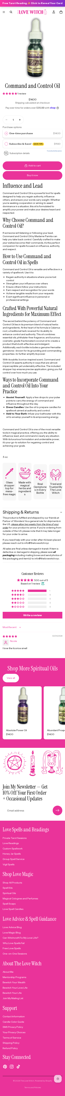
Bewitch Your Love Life (15, 987)
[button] (10, 93)
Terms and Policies (32, 1087)
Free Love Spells (12, 948)
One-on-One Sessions (15, 953)
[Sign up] (57, 810)
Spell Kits (7, 887)
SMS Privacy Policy (13, 1027)
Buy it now (32, 175)
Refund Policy (10, 1048)
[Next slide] (58, 713)
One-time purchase (21, 133)
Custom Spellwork (12, 848)
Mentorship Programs (14, 977)
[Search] (11, 12)
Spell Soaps (9, 903)
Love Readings (11, 843)
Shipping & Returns (21, 512)
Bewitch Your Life (12, 992)
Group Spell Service (13, 859)
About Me (8, 971)
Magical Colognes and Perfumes (20, 898)
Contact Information (14, 1016)
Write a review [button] (32, 615)
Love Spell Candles (13, 909)
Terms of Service (12, 1037)
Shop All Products (12, 882)
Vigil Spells (8, 864)
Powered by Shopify (43, 1080)
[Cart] (61, 12)
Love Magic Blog (12, 932)
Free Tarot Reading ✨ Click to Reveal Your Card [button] (32, 3)
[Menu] (4, 12)
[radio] (6, 133)
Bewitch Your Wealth (14, 982)
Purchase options (12, 127)
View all (11, 677)
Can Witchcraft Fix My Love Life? (20, 937)
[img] (10, 636)
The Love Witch (27, 1080)
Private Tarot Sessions (14, 838)
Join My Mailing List (13, 998)
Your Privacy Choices (14, 1032)
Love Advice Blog (12, 927)
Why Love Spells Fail (13, 943)
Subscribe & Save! (26, 143)
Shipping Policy (11, 1042)
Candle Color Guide (13, 1021)
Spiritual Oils (9, 893)
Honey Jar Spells (12, 853)
